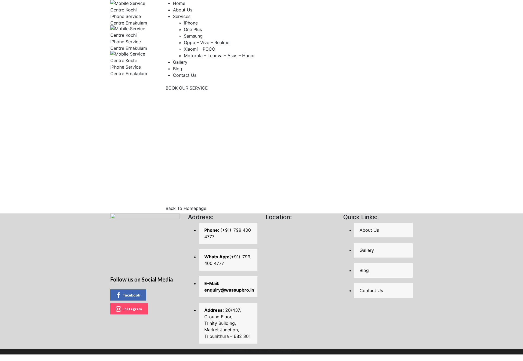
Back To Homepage (186, 208)
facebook (131, 295)
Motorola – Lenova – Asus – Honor (219, 55)
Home (179, 3)
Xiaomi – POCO (199, 49)
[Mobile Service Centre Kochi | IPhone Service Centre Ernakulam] (132, 12)
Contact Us (184, 75)
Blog (177, 68)
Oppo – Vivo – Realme (206, 42)
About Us (182, 10)
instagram (132, 309)
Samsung (193, 36)
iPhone (191, 23)
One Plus (193, 29)
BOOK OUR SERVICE (187, 88)
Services (181, 16)
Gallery (180, 62)
